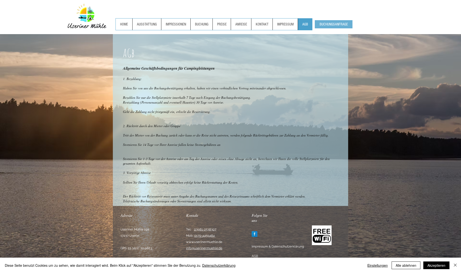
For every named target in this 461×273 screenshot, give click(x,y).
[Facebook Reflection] (254, 234)
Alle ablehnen (406, 265)
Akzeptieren (436, 265)
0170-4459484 (204, 235)
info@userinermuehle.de (204, 248)
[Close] (455, 265)
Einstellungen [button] (377, 265)
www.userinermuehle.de (204, 242)
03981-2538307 (205, 229)
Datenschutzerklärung (219, 265)
